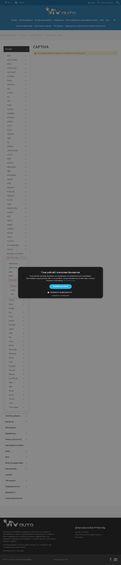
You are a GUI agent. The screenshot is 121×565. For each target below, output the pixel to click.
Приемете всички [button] (60, 287)
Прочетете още (69, 281)
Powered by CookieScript (60, 295)
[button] (60, 292)
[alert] (60, 282)
